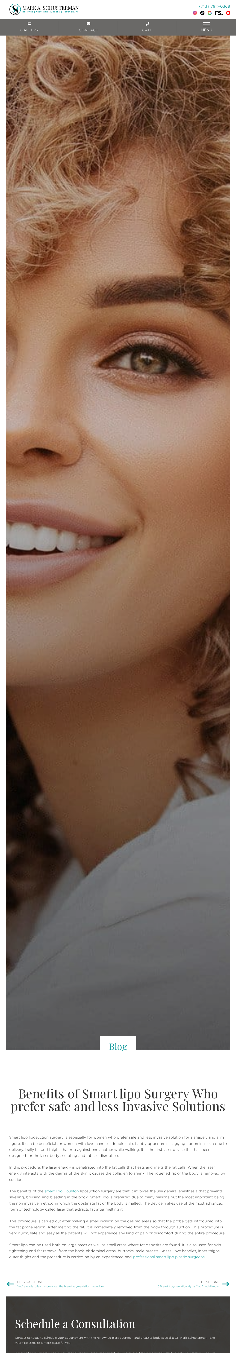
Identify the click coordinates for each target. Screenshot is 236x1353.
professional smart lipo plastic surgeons (169, 1257)
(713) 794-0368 (214, 6)
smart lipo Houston (61, 1191)
